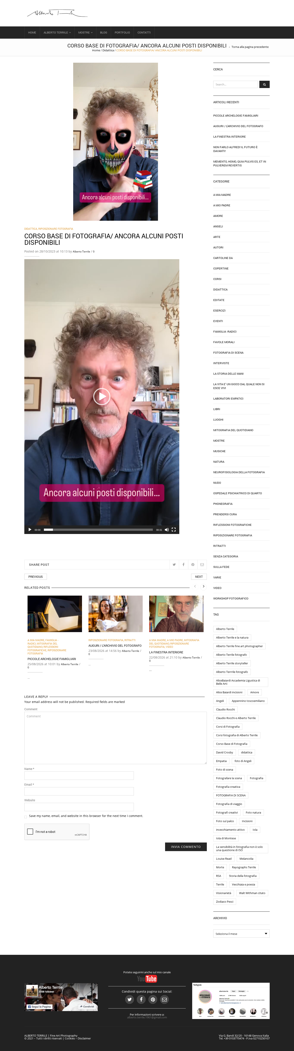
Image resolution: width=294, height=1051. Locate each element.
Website (29, 800)
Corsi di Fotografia (228, 727)
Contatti (144, 32)
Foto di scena (224, 769)
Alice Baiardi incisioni (229, 692)
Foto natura (253, 812)
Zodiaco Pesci (224, 901)
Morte (220, 867)
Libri (216, 409)
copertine (221, 268)
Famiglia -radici (225, 331)
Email (29, 784)
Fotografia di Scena (228, 352)
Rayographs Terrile (244, 867)
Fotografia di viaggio (229, 804)
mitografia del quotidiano (42, 645)
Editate (218, 300)
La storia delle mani (228, 374)
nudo (217, 483)
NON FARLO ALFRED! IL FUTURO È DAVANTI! (235, 149)
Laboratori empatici (228, 398)
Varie (217, 577)
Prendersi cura (225, 514)
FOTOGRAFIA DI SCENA (231, 795)
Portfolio (122, 32)
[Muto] (167, 530)
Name (29, 768)
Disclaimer (84, 1038)
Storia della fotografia (243, 876)
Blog (103, 32)
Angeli (218, 226)
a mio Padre (175, 640)
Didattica (108, 50)
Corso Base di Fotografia (231, 744)
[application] (101, 396)
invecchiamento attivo (230, 830)
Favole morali (224, 342)
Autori (218, 247)
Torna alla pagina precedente (250, 47)
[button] (101, 396)
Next (199, 577)
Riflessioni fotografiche (43, 648)
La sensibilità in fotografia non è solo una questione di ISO (239, 848)
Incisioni (247, 821)
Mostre (84, 32)
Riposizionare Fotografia (55, 228)
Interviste (221, 363)
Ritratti (129, 640)
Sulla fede (221, 567)
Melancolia (246, 859)
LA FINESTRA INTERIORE (166, 652)
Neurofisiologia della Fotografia (239, 472)
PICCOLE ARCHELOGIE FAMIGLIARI (52, 659)
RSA (218, 876)
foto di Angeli (243, 761)
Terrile (220, 884)
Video (169, 646)
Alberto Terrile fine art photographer (239, 646)
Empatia (221, 761)
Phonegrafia (222, 504)
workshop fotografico (230, 598)
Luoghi (218, 419)
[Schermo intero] (174, 530)
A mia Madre (36, 640)
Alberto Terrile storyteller (232, 663)
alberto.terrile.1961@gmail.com (147, 1017)
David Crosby (224, 752)
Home (32, 32)
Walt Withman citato (252, 893)
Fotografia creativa (228, 787)
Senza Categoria (225, 556)
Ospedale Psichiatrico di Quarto (237, 493)
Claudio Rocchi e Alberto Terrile (236, 718)
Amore (218, 216)
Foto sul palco (225, 821)
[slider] (98, 530)
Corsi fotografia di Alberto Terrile (237, 735)
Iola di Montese (226, 838)
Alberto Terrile (56, 32)
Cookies (70, 1038)
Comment (30, 709)
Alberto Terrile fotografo (231, 655)
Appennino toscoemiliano (248, 701)
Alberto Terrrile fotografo (232, 672)
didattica (246, 752)
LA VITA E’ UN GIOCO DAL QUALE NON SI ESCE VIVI (239, 386)
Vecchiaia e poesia (243, 884)
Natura (218, 462)
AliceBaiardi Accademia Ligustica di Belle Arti (238, 682)
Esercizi (219, 310)
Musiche (219, 451)
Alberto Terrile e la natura (232, 637)
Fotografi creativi (227, 812)
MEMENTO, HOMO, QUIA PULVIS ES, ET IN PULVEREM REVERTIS (239, 163)
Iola (255, 830)
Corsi (217, 279)
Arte (216, 237)
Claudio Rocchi (225, 709)
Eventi (218, 321)
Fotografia (256, 778)
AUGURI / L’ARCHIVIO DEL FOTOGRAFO (115, 645)
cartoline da (223, 258)
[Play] (30, 530)
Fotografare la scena (229, 778)
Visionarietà (223, 893)
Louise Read (224, 859)
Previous (35, 577)
